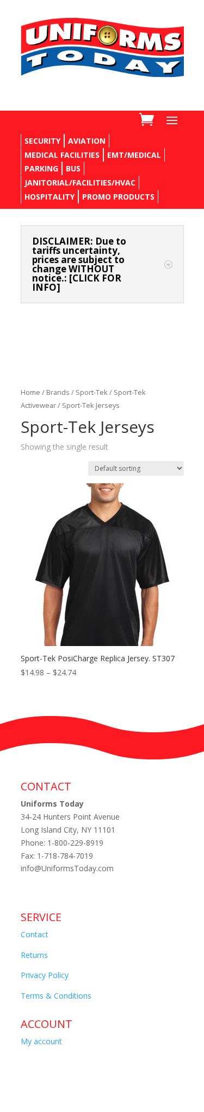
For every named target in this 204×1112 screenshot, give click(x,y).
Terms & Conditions (56, 995)
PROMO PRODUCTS (118, 196)
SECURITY (42, 141)
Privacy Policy (45, 975)
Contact (34, 934)
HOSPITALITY (49, 196)
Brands (58, 392)
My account (41, 1041)
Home (30, 392)
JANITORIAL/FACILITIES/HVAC (79, 182)
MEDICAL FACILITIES (62, 155)
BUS (73, 168)
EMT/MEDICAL (134, 155)
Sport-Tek (92, 392)
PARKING (41, 168)
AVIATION (87, 141)
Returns (34, 955)
